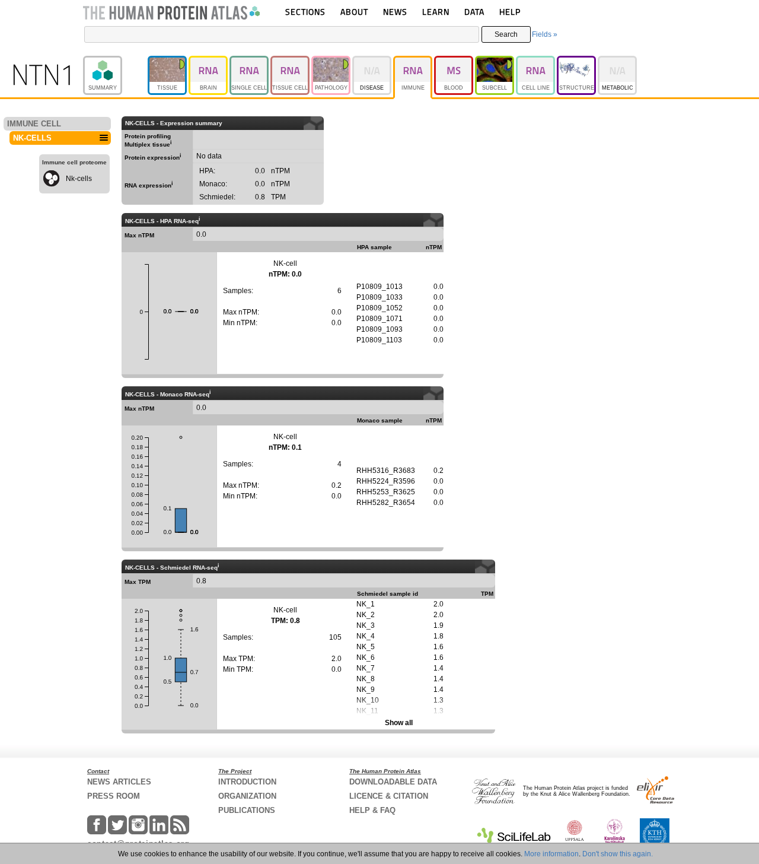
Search (506, 34)
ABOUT (354, 11)
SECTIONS (305, 11)
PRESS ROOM (113, 796)
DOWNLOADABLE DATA (393, 781)
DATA (474, 11)
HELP (510, 11)
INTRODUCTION (247, 781)
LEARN (435, 11)
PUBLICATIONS (246, 810)
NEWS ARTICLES (119, 781)
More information (551, 854)
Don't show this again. (617, 854)
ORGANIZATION (247, 796)
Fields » (544, 34)
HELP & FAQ (372, 810)
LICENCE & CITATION (388, 796)
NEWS (395, 11)
